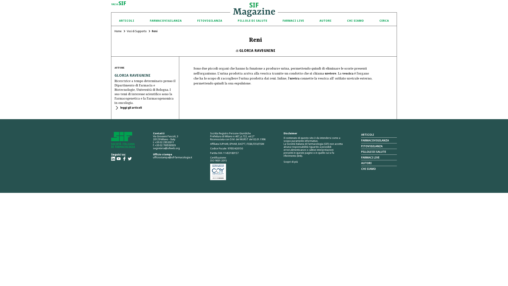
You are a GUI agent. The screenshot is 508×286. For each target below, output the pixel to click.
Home (118, 31)
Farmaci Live (293, 20)
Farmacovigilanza (166, 20)
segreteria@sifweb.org (166, 148)
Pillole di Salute (252, 20)
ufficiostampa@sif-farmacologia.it (172, 157)
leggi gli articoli (131, 107)
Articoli (126, 20)
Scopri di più (291, 161)
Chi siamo (355, 20)
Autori (325, 20)
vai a (118, 3)
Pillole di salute (373, 152)
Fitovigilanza (209, 20)
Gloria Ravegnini (257, 50)
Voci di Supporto (137, 31)
